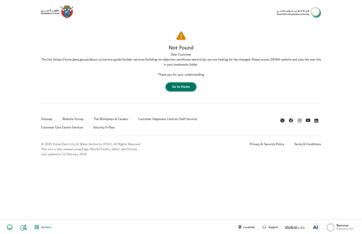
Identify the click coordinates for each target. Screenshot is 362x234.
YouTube (308, 120)
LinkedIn (317, 119)
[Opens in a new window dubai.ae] (293, 227)
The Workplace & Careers (111, 119)
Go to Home (181, 87)
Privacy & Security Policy (267, 144)
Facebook (291, 119)
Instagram (299, 119)
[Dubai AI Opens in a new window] (313, 227)
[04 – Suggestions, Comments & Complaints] (21, 227)
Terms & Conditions (307, 144)
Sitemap (46, 119)
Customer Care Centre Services (62, 127)
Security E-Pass (104, 127)
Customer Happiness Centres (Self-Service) (167, 119)
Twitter (283, 121)
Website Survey (73, 119)
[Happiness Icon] (9, 227)
